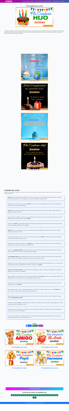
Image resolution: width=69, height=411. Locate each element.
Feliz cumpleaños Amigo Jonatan (19, 347)
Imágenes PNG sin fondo (56, 1)
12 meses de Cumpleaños (39, 1)
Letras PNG (62, 1)
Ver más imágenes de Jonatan (34, 388)
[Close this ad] (68, 404)
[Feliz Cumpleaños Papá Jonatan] (19, 358)
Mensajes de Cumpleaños (47, 1)
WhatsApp (35, 325)
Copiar (41, 325)
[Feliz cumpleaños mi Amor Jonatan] (49, 337)
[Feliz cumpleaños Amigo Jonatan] (19, 337)
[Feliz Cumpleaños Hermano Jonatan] (49, 358)
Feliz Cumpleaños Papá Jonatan (19, 368)
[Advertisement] (34, 45)
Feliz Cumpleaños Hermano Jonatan (49, 368)
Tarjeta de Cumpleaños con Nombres (28, 1)
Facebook (29, 325)
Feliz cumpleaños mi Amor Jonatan (50, 347)
